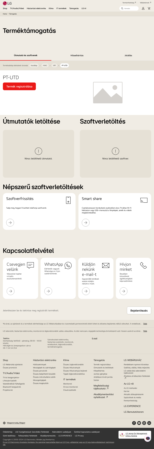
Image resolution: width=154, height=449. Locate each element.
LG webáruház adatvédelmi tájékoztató (135, 372)
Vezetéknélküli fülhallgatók (14, 384)
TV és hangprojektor (11, 377)
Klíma (51, 8)
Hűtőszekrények (39, 364)
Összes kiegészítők (40, 383)
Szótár (96, 380)
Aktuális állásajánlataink (134, 394)
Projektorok (8, 390)
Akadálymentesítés (48, 436)
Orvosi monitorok (70, 387)
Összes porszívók (40, 371)
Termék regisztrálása (102, 364)
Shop (5, 8)
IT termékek (61, 8)
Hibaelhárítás (99, 371)
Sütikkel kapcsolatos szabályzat (87, 432)
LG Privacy (79, 436)
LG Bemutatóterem (134, 411)
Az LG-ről (129, 383)
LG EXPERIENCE (132, 406)
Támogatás (74, 8)
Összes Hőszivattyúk (71, 367)
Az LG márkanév (130, 388)
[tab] (25, 56)
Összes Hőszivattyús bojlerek (75, 371)
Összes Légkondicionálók (73, 364)
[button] (129, 8)
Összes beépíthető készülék (44, 374)
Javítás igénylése (100, 374)
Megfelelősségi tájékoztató (101, 387)
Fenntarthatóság (128, 3)
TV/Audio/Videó (17, 8)
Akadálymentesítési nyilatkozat (104, 395)
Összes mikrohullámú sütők (44, 377)
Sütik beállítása (9, 436)
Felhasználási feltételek (27, 436)
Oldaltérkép (7, 432)
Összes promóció (10, 367)
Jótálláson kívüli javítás (103, 377)
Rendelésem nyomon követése (136, 364)
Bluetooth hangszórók (12, 387)
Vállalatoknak (144, 3)
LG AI (84, 8)
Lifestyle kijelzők (10, 380)
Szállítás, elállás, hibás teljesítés (137, 367)
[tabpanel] (77, 148)
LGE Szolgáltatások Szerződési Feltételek (32, 432)
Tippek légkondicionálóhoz (74, 374)
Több (145, 324)
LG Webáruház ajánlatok (13, 364)
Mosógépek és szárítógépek (44, 367)
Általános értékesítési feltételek (137, 376)
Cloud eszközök (69, 390)
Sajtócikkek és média (132, 397)
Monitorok (67, 384)
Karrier (126, 391)
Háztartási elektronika (36, 8)
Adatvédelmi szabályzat (61, 432)
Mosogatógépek (39, 380)
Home (5, 14)
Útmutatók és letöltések (103, 367)
